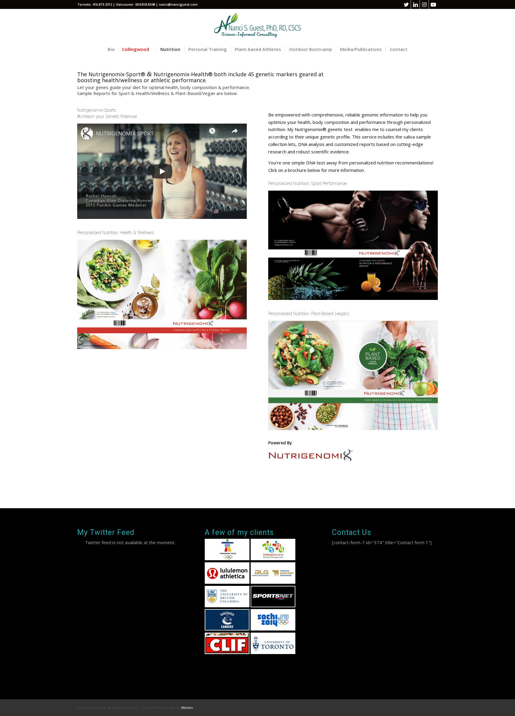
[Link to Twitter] (406, 4)
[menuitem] (111, 49)
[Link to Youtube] (433, 4)
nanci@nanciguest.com (178, 4)
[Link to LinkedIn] (415, 4)
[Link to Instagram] (424, 4)
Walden (187, 707)
